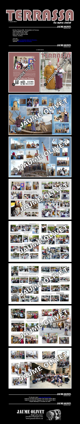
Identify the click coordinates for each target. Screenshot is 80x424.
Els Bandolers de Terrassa (25, 41)
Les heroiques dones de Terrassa (28, 40)
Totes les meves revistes (45, 397)
